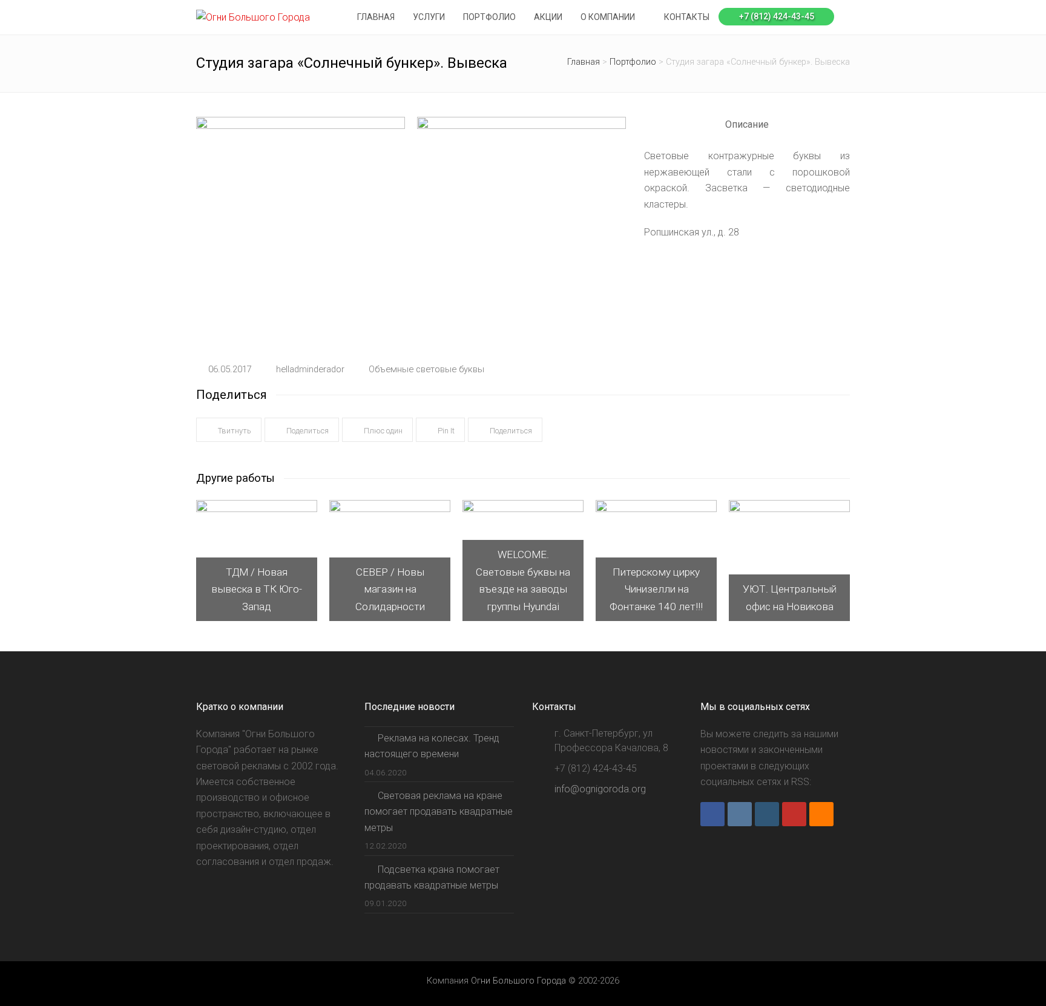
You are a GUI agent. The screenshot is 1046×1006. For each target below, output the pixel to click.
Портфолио (633, 62)
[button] (229, 430)
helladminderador (310, 369)
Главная (583, 62)
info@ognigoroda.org (600, 789)
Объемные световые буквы (426, 369)
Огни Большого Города (518, 980)
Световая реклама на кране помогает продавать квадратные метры (438, 811)
